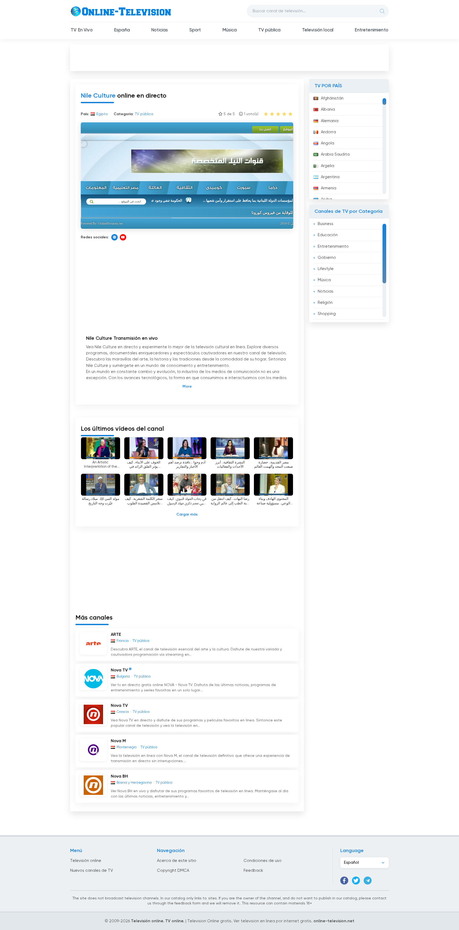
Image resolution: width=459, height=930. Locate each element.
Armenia (328, 188)
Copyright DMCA (173, 871)
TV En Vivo (82, 30)
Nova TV (119, 671)
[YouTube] (123, 237)
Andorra (328, 132)
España (122, 30)
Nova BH (119, 776)
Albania (328, 109)
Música (229, 30)
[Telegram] (368, 881)
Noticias (159, 30)
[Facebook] (344, 881)
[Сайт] (114, 237)
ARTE (116, 635)
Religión (325, 303)
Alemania (329, 121)
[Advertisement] (229, 57)
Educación (328, 235)
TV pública (269, 30)
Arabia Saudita (335, 154)
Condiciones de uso (263, 861)
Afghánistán (332, 98)
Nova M (118, 741)
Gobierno (327, 258)
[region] (349, 146)
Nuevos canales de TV (91, 871)
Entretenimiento (371, 30)
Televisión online (85, 861)
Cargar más (187, 514)
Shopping (327, 314)
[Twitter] (356, 881)
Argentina (330, 177)
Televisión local (318, 30)
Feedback (253, 871)
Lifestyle (326, 269)
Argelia (327, 166)
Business (325, 224)
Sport (195, 30)
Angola (327, 143)
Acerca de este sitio (176, 861)
